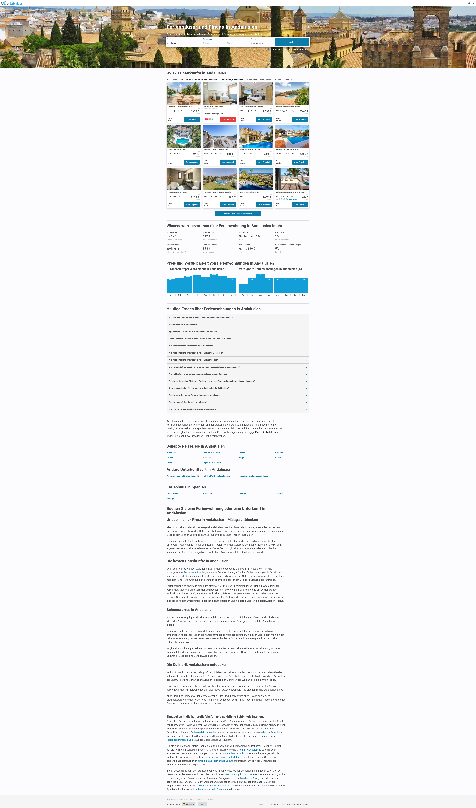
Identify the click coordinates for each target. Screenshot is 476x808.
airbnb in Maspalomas (249, 749)
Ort (168, 39)
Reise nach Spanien (194, 572)
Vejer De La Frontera (212, 463)
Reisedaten (207, 39)
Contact (305, 804)
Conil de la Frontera (211, 453)
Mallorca (279, 493)
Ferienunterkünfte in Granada (215, 785)
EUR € (202, 804)
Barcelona (207, 493)
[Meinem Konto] (471, 3)
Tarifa (169, 463)
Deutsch (189, 804)
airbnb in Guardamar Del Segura (215, 760)
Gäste (253, 39)
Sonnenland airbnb (233, 753)
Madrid (242, 493)
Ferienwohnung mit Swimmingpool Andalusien (187, 476)
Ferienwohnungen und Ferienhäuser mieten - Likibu (11, 2)
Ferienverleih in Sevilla (203, 732)
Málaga (170, 458)
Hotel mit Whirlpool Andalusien (216, 476)
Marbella (207, 458)
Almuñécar (171, 453)
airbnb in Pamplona (271, 732)
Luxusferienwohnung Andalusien (253, 476)
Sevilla (278, 458)
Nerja (241, 458)
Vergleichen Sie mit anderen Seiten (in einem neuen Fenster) (289, 49)
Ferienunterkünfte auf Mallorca (225, 757)
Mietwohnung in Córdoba (238, 774)
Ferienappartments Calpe (181, 739)
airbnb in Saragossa (253, 778)
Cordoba (243, 453)
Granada (279, 453)
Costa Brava (172, 493)
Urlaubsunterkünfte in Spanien (209, 789)
